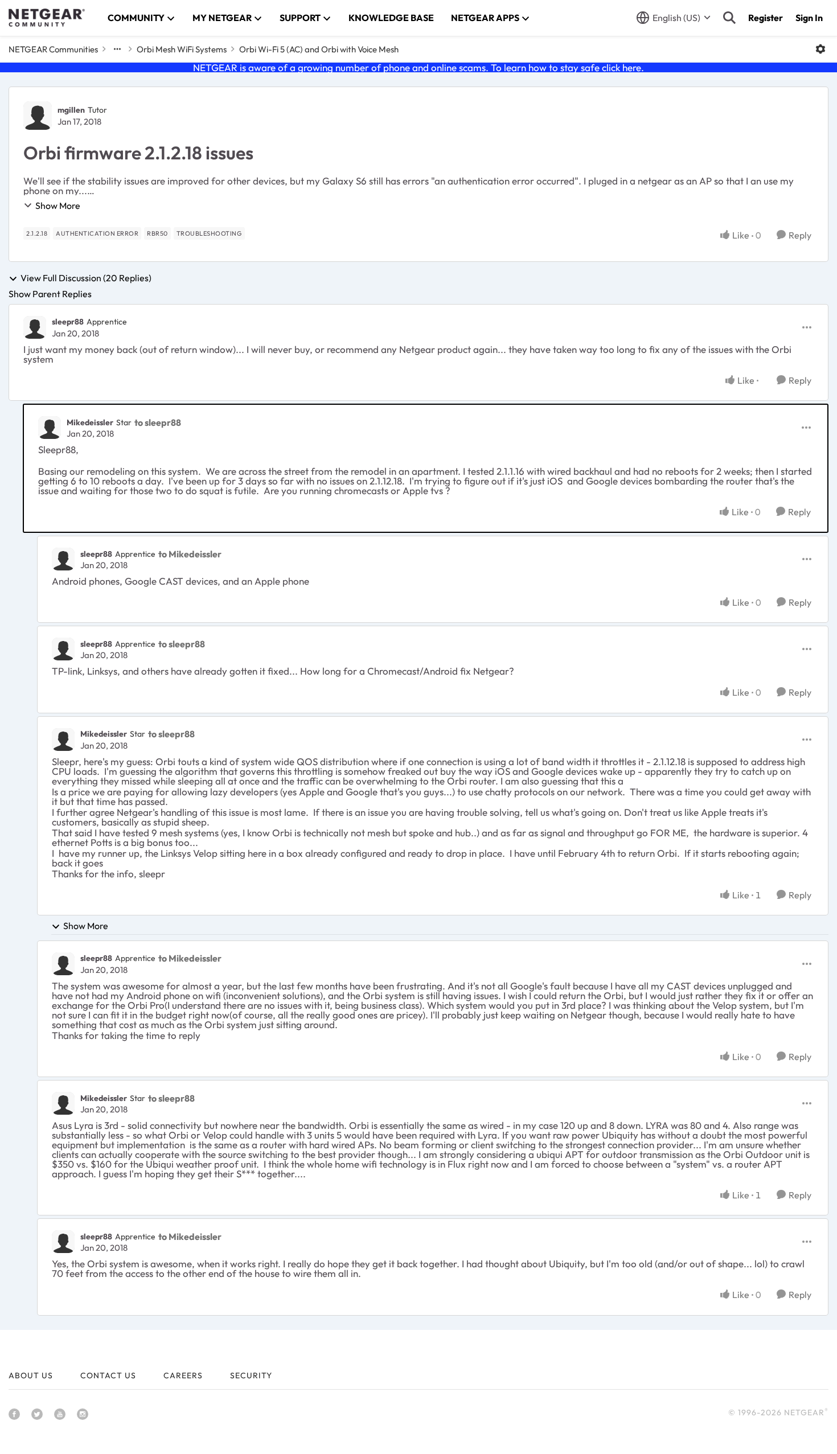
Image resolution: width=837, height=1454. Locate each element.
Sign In (809, 17)
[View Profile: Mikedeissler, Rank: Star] (49, 427)
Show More (57, 205)
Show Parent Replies (50, 293)
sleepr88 (68, 322)
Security (251, 1375)
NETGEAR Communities (53, 49)
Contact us (108, 1375)
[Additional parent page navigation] (117, 49)
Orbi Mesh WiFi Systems (182, 49)
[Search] (729, 17)
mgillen (71, 110)
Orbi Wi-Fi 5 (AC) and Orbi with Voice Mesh (319, 49)
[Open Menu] (820, 49)
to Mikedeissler (189, 553)
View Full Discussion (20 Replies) (85, 278)
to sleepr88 (157, 422)
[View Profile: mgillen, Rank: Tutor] (37, 115)
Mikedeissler (90, 422)
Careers (183, 1375)
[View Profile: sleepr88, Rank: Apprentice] (34, 327)
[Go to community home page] (47, 18)
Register (765, 17)
